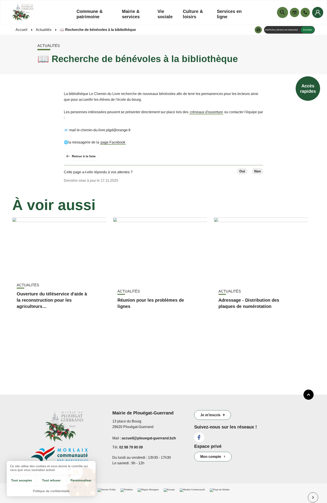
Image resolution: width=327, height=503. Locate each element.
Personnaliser (81, 480)
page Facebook (113, 142)
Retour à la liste (84, 156)
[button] (258, 29)
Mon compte (210, 457)
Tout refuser (51, 480)
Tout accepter (21, 480)
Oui (242, 171)
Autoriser (307, 29)
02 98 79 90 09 (131, 447)
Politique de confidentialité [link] (51, 491)
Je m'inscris (210, 415)
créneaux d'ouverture (206, 112)
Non (257, 171)
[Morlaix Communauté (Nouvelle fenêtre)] (68, 457)
